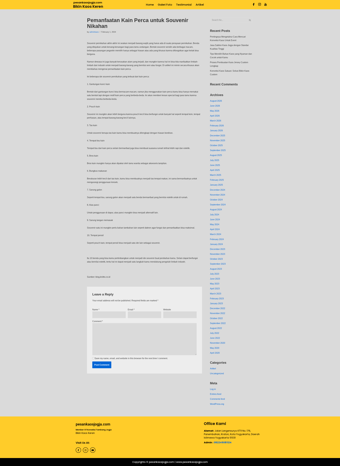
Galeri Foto (165, 5)
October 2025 (216, 145)
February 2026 (217, 125)
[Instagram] (259, 4)
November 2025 (217, 140)
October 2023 (216, 259)
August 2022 (216, 328)
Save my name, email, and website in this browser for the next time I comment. (131, 358)
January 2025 (216, 185)
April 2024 (215, 229)
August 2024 (216, 209)
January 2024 (216, 244)
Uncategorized (217, 373)
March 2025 (215, 175)
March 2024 (215, 234)
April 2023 (215, 288)
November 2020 (217, 343)
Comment (97, 321)
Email (131, 309)
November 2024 (217, 195)
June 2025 (215, 165)
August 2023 (216, 269)
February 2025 (217, 180)
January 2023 (216, 303)
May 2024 (214, 224)
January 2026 (216, 130)
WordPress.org (217, 404)
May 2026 (214, 111)
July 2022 (214, 333)
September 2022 (218, 323)
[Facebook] (253, 4)
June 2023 (215, 279)
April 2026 (215, 116)
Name (95, 309)
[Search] (250, 20)
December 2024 (217, 190)
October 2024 (216, 200)
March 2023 (215, 294)
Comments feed (217, 399)
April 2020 (215, 353)
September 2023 (218, 264)
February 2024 (217, 239)
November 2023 (217, 254)
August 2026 (216, 101)
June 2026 (215, 106)
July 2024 (214, 214)
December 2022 (217, 308)
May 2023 (214, 284)
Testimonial (184, 5)
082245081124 (222, 442)
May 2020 (214, 348)
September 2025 (218, 150)
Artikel (200, 5)
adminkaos (94, 32)
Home (150, 5)
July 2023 (214, 274)
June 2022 (215, 338)
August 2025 (216, 155)
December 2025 (217, 135)
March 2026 (215, 121)
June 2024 (215, 219)
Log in (213, 389)
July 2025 (214, 160)
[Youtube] (265, 4)
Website (167, 309)
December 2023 (217, 249)
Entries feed (215, 394)
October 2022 (216, 318)
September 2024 (218, 205)
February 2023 (217, 298)
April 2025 (215, 170)
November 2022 (217, 313)
